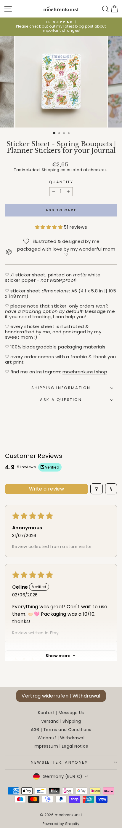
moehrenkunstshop (84, 372)
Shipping (51, 169)
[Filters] (96, 488)
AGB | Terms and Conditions (61, 730)
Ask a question (61, 399)
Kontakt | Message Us (61, 713)
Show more (58, 656)
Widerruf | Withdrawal (61, 738)
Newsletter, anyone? (59, 762)
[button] (49, 227)
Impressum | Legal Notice (61, 746)
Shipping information (61, 388)
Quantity (61, 182)
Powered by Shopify (61, 823)
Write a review (46, 488)
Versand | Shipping (61, 721)
